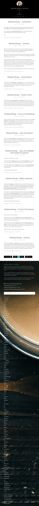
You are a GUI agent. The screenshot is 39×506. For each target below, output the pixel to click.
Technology (6, 469)
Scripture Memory (7, 454)
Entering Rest (13, 82)
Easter (5, 346)
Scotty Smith (6, 452)
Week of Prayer (6, 483)
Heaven (5, 383)
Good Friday (6, 369)
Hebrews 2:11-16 (15, 160)
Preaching (5, 431)
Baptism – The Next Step (8, 501)
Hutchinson (6, 389)
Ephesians (6, 351)
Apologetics (6, 309)
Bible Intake (6, 315)
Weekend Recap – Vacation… (19, 43)
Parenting (14, 172)
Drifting (11, 243)
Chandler (5, 326)
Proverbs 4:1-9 (18, 164)
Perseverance (15, 127)
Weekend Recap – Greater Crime (19, 95)
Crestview (10, 37)
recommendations (7, 438)
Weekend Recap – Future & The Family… (19, 209)
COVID (5, 337)
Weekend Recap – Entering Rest (19, 77)
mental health (6, 411)
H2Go (5, 378)
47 (16, 256)
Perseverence (14, 108)
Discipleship (6, 344)
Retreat (5, 443)
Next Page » (30, 256)
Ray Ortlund (6, 434)
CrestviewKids (6, 340)
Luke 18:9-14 (17, 222)
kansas (5, 398)
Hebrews (10, 71)
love (4, 405)
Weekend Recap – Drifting (19, 237)
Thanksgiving (6, 472)
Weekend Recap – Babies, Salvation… (19, 178)
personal (5, 423)
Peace (5, 421)
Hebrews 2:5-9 (18, 217)
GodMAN (26, 160)
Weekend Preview (7, 485)
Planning (5, 427)
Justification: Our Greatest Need (18, 28)
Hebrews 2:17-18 (21, 138)
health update (6, 380)
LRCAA (5, 409)
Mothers (13, 203)
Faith (5, 355)
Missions (5, 412)
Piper (5, 425)
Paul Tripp (5, 420)
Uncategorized (6, 474)
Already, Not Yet (28, 217)
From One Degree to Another (19, 8)
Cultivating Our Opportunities (9, 287)
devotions (5, 342)
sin (4, 461)
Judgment (6, 396)
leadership (6, 400)
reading (5, 436)
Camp (5, 320)
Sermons (5, 456)
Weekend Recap (18, 37)
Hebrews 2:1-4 (17, 243)
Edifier (14, 37)
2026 (5, 304)
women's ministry (7, 489)
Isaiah (5, 391)
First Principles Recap (8, 499)
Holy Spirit (5, 385)
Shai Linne (5, 460)
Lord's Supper (6, 403)
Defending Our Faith (7, 285)
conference (6, 331)
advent (5, 308)
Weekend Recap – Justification (19, 22)
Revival (5, 447)
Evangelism (6, 353)
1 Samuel (5, 300)
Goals (5, 367)
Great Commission (7, 376)
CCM (5, 324)
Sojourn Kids (23, 186)
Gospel (10, 145)
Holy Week (6, 387)
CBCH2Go (5, 322)
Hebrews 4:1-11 (21, 82)
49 (20, 256)
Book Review (6, 317)
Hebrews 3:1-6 (12, 120)
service (5, 458)
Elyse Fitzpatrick (7, 349)
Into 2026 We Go (7, 503)
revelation (5, 445)
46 (14, 256)
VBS (4, 480)
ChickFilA (7, 360)
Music (5, 414)
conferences (6, 333)
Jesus (5, 392)
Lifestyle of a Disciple (7, 497)
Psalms (5, 432)
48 (18, 256)
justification (14, 71)
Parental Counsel (30, 164)
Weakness (6, 481)
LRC (4, 407)
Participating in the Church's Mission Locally (11, 289)
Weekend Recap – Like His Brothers (19, 133)
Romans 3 (7, 28)
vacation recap (6, 476)
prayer (5, 429)
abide (5, 306)
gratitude (5, 374)
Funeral (5, 365)
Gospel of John (6, 372)
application (6, 311)
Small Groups (6, 463)
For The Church (6, 362)
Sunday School (6, 467)
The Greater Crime (14, 100)
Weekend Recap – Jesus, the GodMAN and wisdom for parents (19, 152)
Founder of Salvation (15, 193)
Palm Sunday (6, 416)
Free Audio (6, 363)
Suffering (5, 465)
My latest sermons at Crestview (13, 283)
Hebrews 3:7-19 (23, 100)
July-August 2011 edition (16, 31)
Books (5, 318)
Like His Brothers (13, 138)
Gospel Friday (6, 371)
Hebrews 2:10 (32, 191)
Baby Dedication (7, 313)
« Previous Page (7, 256)
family (10, 231)
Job (4, 394)
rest (4, 440)
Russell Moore (6, 449)
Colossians (6, 329)
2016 (5, 302)
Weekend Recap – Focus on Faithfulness (19, 114)
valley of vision (6, 478)
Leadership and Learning (8, 496)
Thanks (5, 470)
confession (6, 335)
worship (5, 490)
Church (5, 328)
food (5, 358)
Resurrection (6, 441)
